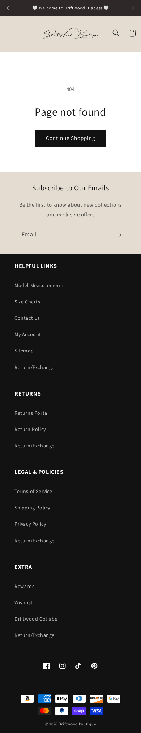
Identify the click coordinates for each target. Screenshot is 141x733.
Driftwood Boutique (77, 723)
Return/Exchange (34, 367)
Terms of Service (33, 491)
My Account (27, 334)
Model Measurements (39, 285)
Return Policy (30, 429)
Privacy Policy (30, 524)
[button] (9, 33)
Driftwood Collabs (35, 619)
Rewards (24, 586)
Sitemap (24, 350)
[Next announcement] (133, 8)
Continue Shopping (70, 137)
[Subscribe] (119, 235)
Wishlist (23, 602)
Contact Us (27, 318)
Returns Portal (31, 413)
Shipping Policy (32, 507)
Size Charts (27, 301)
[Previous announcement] (8, 8)
